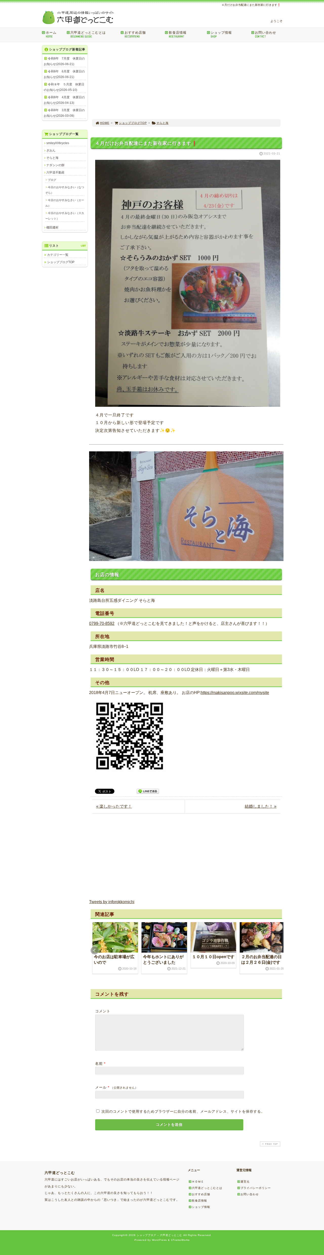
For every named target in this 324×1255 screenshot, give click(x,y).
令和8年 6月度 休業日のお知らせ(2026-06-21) (64, 74)
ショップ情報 (221, 34)
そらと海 (162, 122)
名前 (99, 1063)
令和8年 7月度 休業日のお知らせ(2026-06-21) (64, 61)
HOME (104, 122)
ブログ (52, 179)
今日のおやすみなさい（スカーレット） (64, 215)
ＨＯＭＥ (198, 1181)
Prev (95, 951)
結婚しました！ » (260, 806)
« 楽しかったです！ (114, 806)
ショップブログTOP (133, 122)
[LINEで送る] (148, 791)
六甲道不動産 (55, 172)
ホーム (51, 34)
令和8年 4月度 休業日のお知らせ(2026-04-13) (64, 100)
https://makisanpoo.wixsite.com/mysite (235, 692)
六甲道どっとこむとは (88, 34)
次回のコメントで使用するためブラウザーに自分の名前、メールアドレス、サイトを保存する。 (183, 1111)
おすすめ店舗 (135, 34)
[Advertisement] (186, 80)
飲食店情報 (178, 34)
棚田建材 (52, 227)
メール (101, 1087)
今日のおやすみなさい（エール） (64, 203)
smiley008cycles (57, 143)
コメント (102, 1011)
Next (278, 951)
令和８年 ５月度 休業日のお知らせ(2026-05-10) (64, 87)
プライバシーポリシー (255, 1187)
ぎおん (50, 150)
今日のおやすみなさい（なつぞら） (64, 190)
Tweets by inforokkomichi (111, 902)
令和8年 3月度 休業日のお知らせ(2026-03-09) (64, 113)
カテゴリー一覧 (57, 255)
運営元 (245, 1181)
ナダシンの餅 (55, 165)
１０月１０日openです (213, 957)
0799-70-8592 (101, 623)
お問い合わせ (265, 34)
